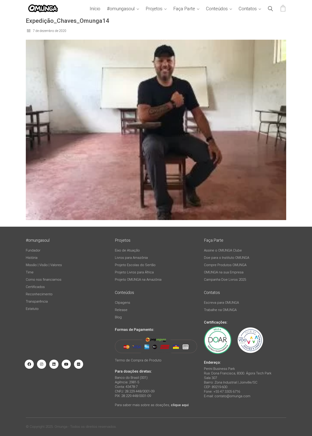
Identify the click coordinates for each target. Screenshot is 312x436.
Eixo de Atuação (127, 250)
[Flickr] (78, 364)
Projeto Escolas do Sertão (135, 265)
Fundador (33, 250)
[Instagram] (41, 364)
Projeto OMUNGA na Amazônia (138, 280)
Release (121, 310)
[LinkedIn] (53, 364)
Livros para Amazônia (131, 258)
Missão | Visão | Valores (44, 265)
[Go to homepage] (43, 9)
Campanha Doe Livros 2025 (225, 280)
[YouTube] (66, 364)
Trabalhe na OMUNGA (220, 310)
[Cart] (283, 9)
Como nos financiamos (43, 280)
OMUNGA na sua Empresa (223, 272)
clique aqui (180, 405)
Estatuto (32, 309)
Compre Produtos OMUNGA (225, 265)
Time (30, 272)
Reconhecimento (39, 294)
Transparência (37, 301)
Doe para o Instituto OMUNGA (226, 258)
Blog (118, 317)
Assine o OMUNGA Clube (223, 250)
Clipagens (122, 303)
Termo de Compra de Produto (138, 360)
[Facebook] (29, 364)
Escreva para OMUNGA (221, 303)
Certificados (35, 287)
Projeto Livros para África (134, 272)
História (31, 258)
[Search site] (270, 9)
